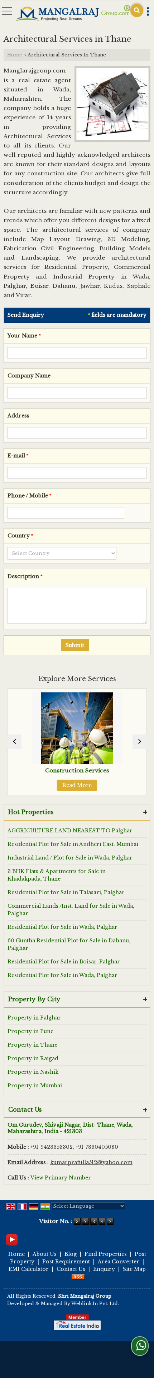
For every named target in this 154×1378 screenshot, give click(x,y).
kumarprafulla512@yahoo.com (91, 1162)
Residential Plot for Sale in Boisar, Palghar (64, 961)
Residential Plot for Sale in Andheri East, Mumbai (73, 844)
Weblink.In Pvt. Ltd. (95, 1303)
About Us (45, 1254)
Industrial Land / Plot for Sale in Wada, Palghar (70, 858)
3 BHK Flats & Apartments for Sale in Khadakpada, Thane (57, 875)
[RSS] (78, 1276)
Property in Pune (30, 1031)
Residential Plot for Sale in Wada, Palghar (62, 927)
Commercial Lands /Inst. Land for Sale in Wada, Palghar (71, 910)
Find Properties (106, 1254)
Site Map (134, 1269)
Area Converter (118, 1261)
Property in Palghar (34, 1017)
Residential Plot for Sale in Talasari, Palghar (66, 892)
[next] (140, 742)
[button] (60, 1177)
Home (14, 54)
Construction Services (32, 770)
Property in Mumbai (35, 1085)
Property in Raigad (33, 1058)
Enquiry (104, 1269)
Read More (32, 785)
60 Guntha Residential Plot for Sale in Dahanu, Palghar (69, 944)
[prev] (14, 742)
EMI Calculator (29, 1269)
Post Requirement (66, 1261)
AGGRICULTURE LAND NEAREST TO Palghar (70, 830)
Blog (70, 1254)
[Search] (136, 10)
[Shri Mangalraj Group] (72, 13)
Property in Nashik (33, 1072)
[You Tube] (12, 1239)
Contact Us (71, 1269)
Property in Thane (32, 1045)
